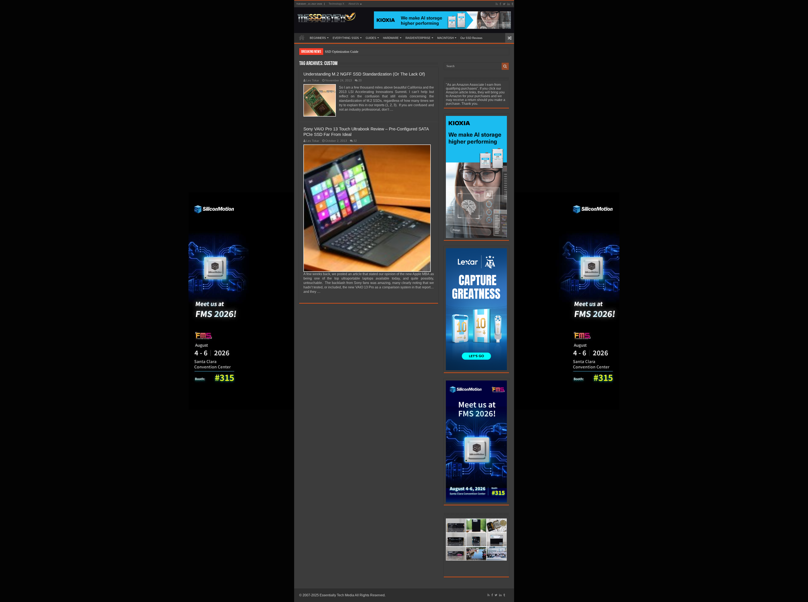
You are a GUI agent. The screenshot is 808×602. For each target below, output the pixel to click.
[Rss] (496, 4)
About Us (353, 3)
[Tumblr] (512, 4)
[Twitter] (504, 4)
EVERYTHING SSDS (346, 38)
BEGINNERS (318, 38)
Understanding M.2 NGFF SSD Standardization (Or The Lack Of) (364, 74)
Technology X (336, 3)
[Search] (505, 66)
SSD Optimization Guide (341, 51)
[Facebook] (500, 4)
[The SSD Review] (326, 16)
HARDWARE (391, 38)
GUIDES (371, 38)
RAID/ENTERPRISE (418, 38)
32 (355, 140)
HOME (301, 37)
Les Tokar (312, 80)
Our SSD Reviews (471, 38)
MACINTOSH (445, 38)
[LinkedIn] (508, 4)
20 (360, 80)
